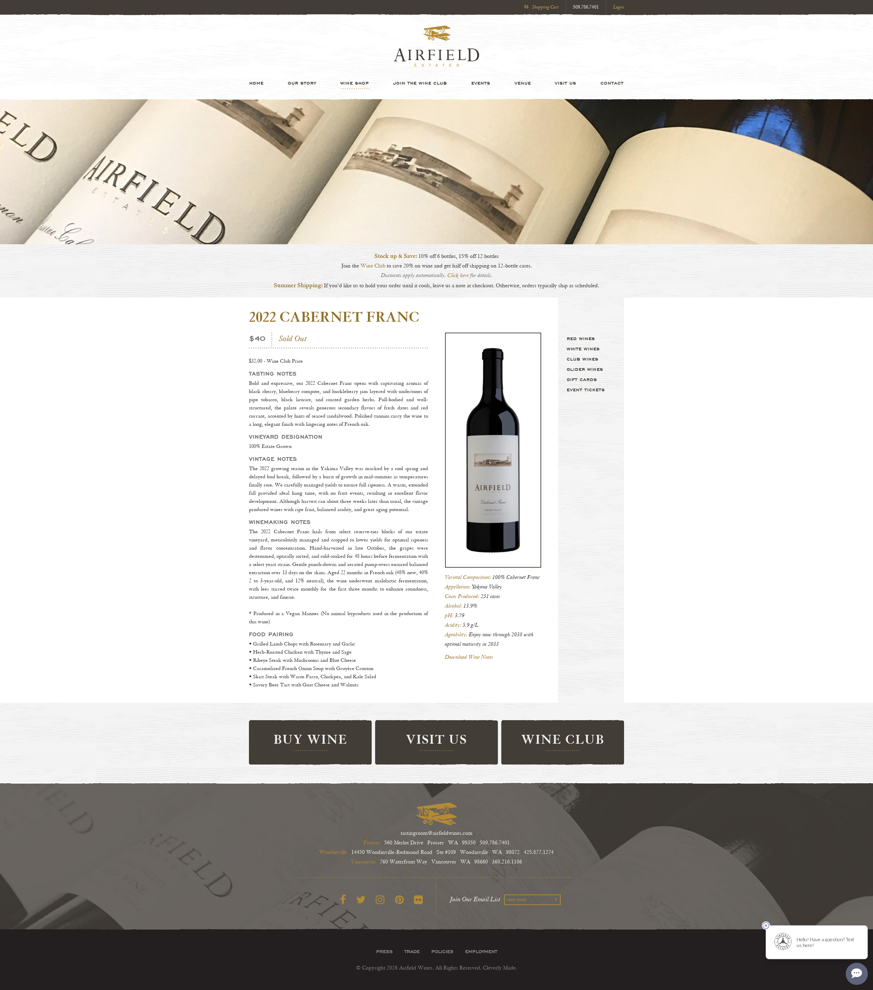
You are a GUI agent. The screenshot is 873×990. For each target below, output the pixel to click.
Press (384, 951)
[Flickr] (418, 900)
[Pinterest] (399, 900)
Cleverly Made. (500, 968)
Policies (442, 951)
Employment (481, 951)
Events (480, 83)
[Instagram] (380, 900)
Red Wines (581, 338)
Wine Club (373, 266)
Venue (523, 83)
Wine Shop (354, 83)
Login (618, 7)
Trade (412, 951)
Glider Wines (585, 369)
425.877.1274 (539, 852)
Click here (458, 275)
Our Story (302, 83)
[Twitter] (361, 900)
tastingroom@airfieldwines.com (437, 833)
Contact (612, 83)
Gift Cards (582, 379)
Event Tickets (586, 389)
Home (256, 83)
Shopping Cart (545, 7)
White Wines (583, 348)
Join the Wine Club (420, 83)
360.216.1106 (507, 862)
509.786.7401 (586, 7)
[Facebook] (343, 900)
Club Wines (582, 359)
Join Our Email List (475, 899)
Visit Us (565, 83)
